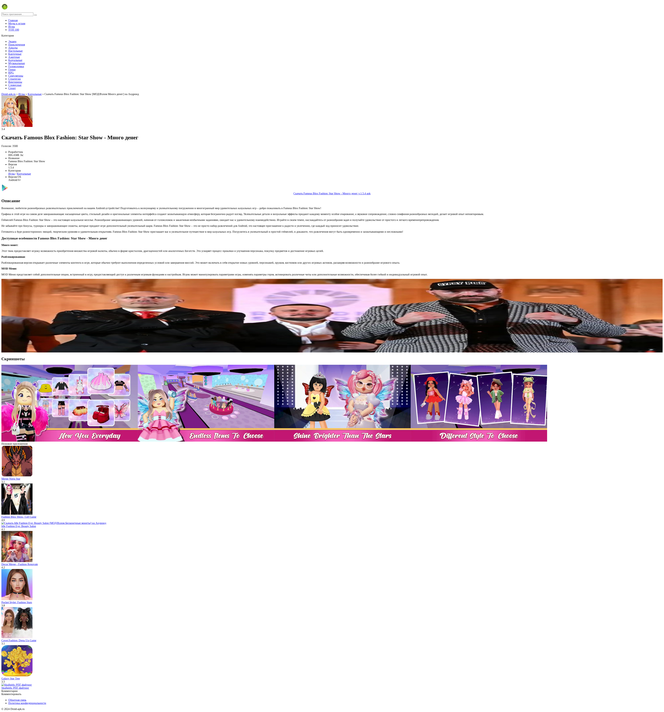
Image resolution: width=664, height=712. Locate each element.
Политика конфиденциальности (27, 703)
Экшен (12, 41)
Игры (11, 26)
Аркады (13, 47)
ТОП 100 (13, 29)
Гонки (12, 69)
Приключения (16, 44)
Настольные (15, 50)
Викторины (15, 81)
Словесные (14, 85)
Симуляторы (15, 75)
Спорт (12, 88)
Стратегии (14, 78)
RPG (11, 72)
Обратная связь (17, 699)
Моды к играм (16, 23)
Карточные (14, 53)
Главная (13, 20)
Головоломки (16, 66)
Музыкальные (16, 63)
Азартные (14, 57)
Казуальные (15, 60)
